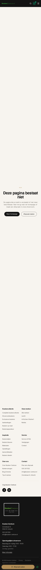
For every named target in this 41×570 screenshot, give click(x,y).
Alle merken (25, 413)
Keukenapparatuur (8, 429)
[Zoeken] (30, 3)
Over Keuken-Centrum (9, 465)
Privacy (21, 560)
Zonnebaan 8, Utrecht (28, 475)
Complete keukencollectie (10, 413)
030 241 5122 (26, 468)
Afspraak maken (29, 214)
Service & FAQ (26, 439)
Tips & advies (6, 475)
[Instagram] (9, 490)
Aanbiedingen (6, 422)
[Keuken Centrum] (8, 3)
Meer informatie (7, 552)
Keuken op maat (7, 426)
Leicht (23, 416)
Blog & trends (6, 472)
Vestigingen (25, 442)
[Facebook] (4, 490)
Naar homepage (12, 214)
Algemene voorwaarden (9, 562)
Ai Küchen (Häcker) (28, 419)
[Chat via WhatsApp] (34, 3)
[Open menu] (38, 3)
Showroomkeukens (8, 416)
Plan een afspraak (27, 465)
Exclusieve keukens (8, 419)
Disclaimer (28, 560)
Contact (24, 445)
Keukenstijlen (6, 439)
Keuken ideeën (7, 455)
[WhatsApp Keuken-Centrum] (37, 567)
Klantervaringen (7, 468)
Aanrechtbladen (7, 452)
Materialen (5, 445)
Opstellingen (6, 449)
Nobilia (24, 422)
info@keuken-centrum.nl (29, 472)
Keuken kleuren (7, 442)
